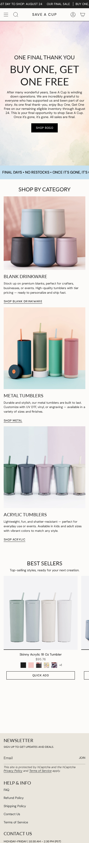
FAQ (6, 790)
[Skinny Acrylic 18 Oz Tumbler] (41, 613)
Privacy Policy (13, 771)
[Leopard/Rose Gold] (54, 665)
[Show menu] (5, 14)
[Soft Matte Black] (23, 665)
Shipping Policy (15, 806)
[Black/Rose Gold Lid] (39, 665)
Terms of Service (40, 771)
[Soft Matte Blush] (31, 665)
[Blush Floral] (46, 665)
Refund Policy (14, 798)
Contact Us (12, 814)
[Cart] (82, 14)
